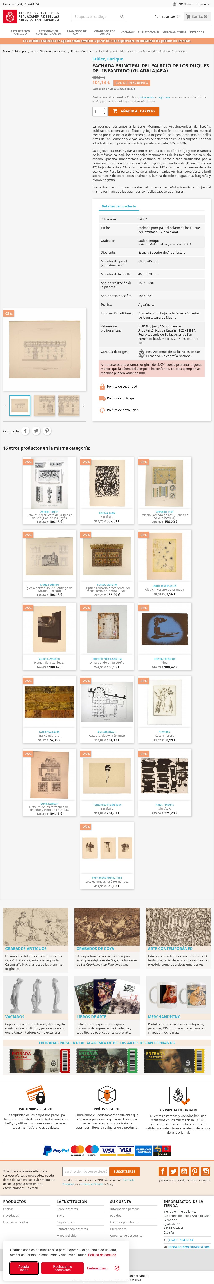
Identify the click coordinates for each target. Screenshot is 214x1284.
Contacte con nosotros (72, 1229)
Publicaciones (148, 32)
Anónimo (164, 732)
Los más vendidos (15, 1222)
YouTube (184, 1171)
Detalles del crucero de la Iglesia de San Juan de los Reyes (49, 516)
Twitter (173, 1171)
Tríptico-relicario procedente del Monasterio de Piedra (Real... (107, 589)
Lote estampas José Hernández (107, 881)
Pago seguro (65, 1222)
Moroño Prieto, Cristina (107, 659)
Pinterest (47, 431)
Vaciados (128, 32)
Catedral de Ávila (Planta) (107, 735)
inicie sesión (147, 97)
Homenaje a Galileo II (49, 663)
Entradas (196, 32)
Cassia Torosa (164, 735)
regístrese (164, 97)
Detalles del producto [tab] (119, 206)
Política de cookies (102, 1254)
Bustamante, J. (107, 732)
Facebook (163, 1171)
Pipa (165, 663)
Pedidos (115, 1215)
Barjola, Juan (107, 513)
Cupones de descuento (126, 1236)
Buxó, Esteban (49, 803)
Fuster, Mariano (107, 585)
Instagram (205, 1171)
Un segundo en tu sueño (107, 663)
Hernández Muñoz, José (107, 877)
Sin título (107, 517)
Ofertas (8, 1209)
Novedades (11, 1215)
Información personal (125, 1209)
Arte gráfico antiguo (20, 32)
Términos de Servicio (91, 1184)
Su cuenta (120, 1201)
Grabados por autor (105, 32)
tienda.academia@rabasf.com (189, 1247)
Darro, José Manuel (164, 586)
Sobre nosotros (67, 1209)
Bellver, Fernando (165, 659)
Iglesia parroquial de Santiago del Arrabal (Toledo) (49, 589)
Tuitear (36, 431)
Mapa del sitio (66, 1236)
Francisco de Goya (77, 32)
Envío (60, 1215)
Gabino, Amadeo (49, 659)
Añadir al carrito (134, 111)
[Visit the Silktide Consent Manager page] (117, 1268)
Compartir (25, 431)
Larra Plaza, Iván (49, 732)
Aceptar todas (24, 1268)
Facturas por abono (123, 1222)
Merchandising (174, 32)
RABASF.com (184, 4)
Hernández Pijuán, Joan (107, 805)
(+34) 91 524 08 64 (180, 1240)
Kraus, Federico (49, 585)
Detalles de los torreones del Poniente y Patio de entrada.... (49, 808)
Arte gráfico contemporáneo (48, 32)
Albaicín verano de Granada (164, 590)
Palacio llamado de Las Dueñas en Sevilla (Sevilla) (165, 516)
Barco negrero (49, 735)
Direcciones (118, 1229)
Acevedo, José (164, 512)
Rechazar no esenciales (62, 1268)
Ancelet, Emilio (49, 512)
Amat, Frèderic (165, 805)
